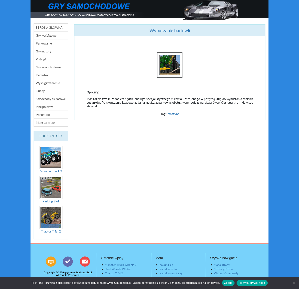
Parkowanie (44, 43)
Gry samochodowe (48, 67)
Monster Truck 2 (51, 171)
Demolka (42, 75)
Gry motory (43, 51)
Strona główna (223, 269)
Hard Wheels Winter (118, 269)
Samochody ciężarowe (51, 99)
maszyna (173, 114)
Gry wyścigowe (46, 35)
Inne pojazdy (44, 107)
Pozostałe (43, 114)
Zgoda (228, 282)
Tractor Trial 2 (51, 231)
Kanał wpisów (168, 269)
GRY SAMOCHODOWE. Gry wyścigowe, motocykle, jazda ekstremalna (89, 14)
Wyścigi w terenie (48, 83)
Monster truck (45, 122)
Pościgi (41, 59)
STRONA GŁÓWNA (49, 27)
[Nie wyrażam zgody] (294, 283)
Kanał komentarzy (170, 273)
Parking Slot (51, 201)
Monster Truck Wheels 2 (120, 264)
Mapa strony (222, 264)
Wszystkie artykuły (226, 273)
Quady (40, 91)
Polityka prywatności (252, 282)
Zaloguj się (166, 264)
